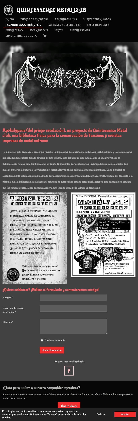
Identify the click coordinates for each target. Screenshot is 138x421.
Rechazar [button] (101, 414)
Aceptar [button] (125, 414)
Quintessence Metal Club (51, 10)
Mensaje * (8, 321)
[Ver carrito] (45, 36)
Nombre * (8, 297)
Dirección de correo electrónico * (13, 309)
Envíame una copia (55, 340)
